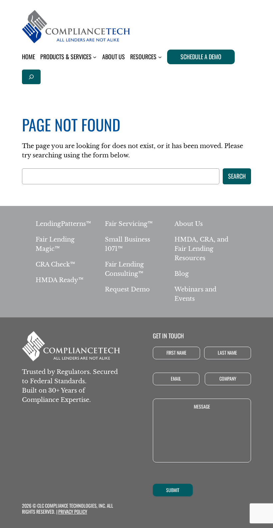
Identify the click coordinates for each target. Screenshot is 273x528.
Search (237, 176)
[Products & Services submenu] (95, 57)
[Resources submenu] (160, 57)
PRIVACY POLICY (72, 511)
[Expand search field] (31, 77)
